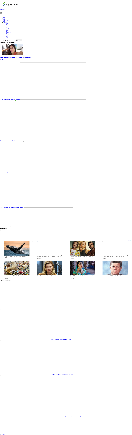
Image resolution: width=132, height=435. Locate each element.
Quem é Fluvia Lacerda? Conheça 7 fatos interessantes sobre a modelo (12, 207)
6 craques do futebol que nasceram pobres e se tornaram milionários (59, 339)
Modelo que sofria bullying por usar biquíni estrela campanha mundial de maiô (75, 416)
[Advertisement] (31, 217)
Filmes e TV (4, 19)
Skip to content (2, 0)
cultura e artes (4, 15)
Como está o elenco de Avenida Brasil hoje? (7, 140)
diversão (3, 18)
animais (3, 14)
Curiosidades (4, 16)
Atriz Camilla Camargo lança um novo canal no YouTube (15, 57)
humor (3, 17)
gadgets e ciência (5, 20)
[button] (3, 38)
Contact (3, 282)
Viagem (3, 21)
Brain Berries (2, 9)
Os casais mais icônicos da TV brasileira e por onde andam (10, 99)
